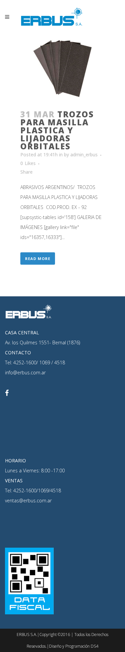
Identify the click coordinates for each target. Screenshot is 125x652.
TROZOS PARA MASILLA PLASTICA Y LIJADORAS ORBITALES (57, 130)
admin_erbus (84, 154)
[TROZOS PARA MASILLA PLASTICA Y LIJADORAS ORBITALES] (63, 68)
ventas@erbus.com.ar (28, 500)
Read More (37, 258)
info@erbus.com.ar (25, 372)
